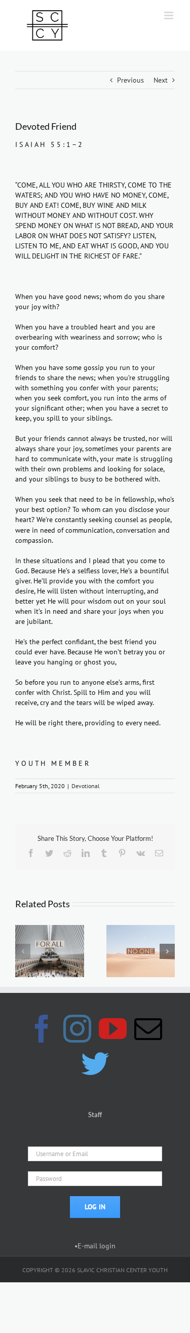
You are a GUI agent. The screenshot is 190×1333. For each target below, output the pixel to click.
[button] (22, 951)
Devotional (85, 786)
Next (161, 80)
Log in (95, 1206)
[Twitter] (95, 1064)
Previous (130, 80)
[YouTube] (113, 1029)
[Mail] (148, 1029)
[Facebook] (42, 1029)
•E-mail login (95, 1245)
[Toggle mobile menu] (169, 15)
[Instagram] (77, 1029)
